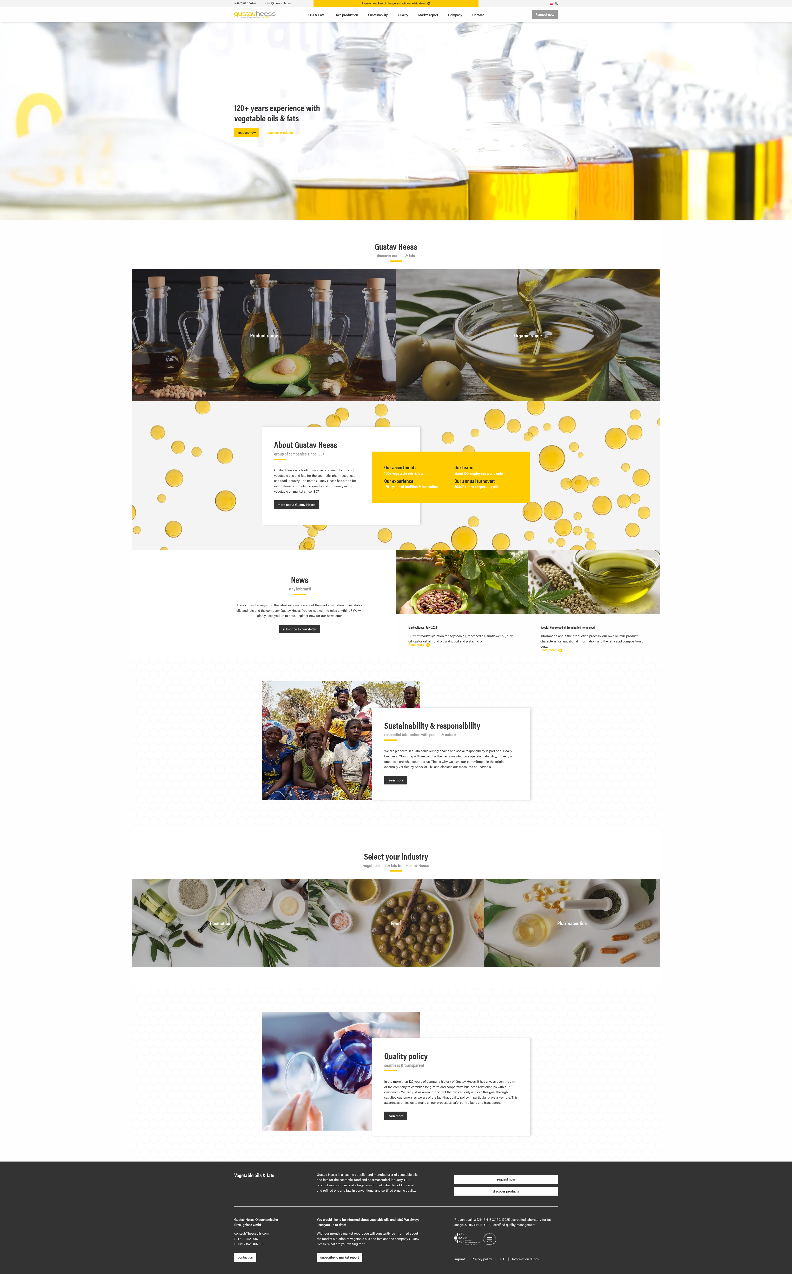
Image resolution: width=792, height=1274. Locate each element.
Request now (544, 14)
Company (455, 14)
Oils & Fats (316, 14)
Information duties (525, 1258)
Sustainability (378, 14)
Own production (346, 14)
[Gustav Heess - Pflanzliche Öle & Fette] (255, 14)
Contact (478, 14)
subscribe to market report (339, 1257)
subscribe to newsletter (300, 629)
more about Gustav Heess (296, 504)
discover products (280, 132)
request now (247, 132)
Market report (428, 14)
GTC (502, 1258)
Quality (403, 14)
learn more (395, 780)
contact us (245, 1257)
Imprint (459, 1258)
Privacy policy (482, 1258)
